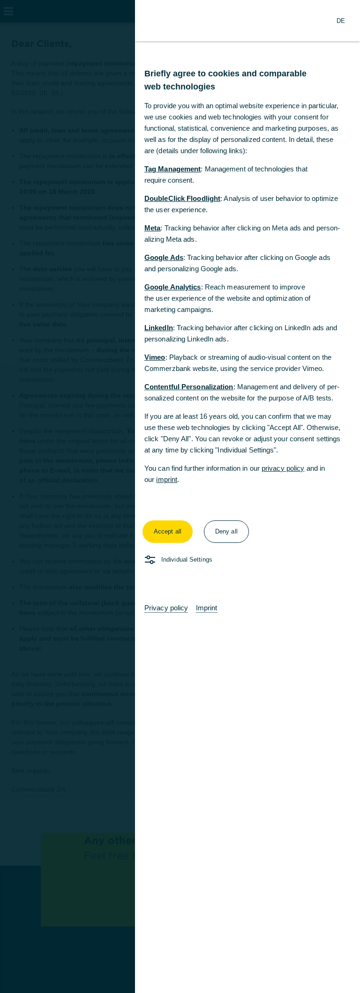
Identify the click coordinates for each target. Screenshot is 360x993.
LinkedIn (158, 328)
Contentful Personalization (188, 387)
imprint (166, 479)
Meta (152, 228)
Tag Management (172, 169)
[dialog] (180, 496)
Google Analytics (172, 287)
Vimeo (154, 357)
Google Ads (163, 257)
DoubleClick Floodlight (182, 198)
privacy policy (283, 468)
